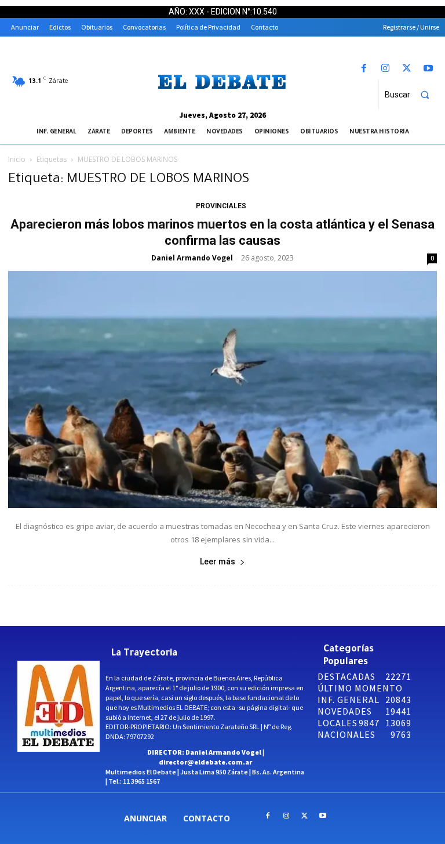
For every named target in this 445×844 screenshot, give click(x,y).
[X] (407, 69)
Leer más (217, 561)
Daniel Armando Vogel (192, 258)
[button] (412, 94)
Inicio (16, 159)
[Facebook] (363, 69)
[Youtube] (428, 69)
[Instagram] (385, 69)
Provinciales (221, 206)
